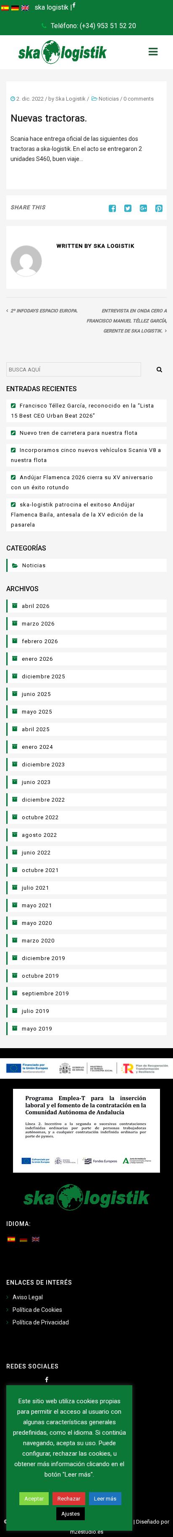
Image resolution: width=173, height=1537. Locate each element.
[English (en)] (25, 7)
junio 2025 (36, 694)
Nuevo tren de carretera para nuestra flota (79, 433)
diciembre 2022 (43, 800)
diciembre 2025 (43, 676)
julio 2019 (35, 1011)
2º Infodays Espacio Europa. (44, 311)
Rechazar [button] (69, 1498)
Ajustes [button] (70, 1514)
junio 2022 (36, 852)
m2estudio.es (86, 1532)
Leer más (105, 1498)
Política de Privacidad (41, 1322)
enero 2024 (37, 747)
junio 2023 (36, 782)
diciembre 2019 (43, 958)
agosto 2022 (39, 835)
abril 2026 (36, 606)
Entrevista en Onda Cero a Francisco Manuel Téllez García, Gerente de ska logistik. (126, 321)
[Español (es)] (5, 7)
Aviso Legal (28, 1297)
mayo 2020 (37, 923)
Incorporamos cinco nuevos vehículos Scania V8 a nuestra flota (86, 455)
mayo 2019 (37, 1029)
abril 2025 (36, 729)
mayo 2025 (37, 712)
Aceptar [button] (34, 1498)
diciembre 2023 (43, 764)
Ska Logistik (70, 99)
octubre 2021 (40, 870)
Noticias (109, 99)
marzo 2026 (38, 624)
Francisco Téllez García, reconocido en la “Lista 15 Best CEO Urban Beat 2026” (82, 410)
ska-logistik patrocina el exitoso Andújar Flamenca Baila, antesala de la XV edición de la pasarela (77, 514)
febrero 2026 (40, 641)
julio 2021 (35, 888)
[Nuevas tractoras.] (124, 208)
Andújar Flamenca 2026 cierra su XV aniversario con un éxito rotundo (82, 482)
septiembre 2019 (45, 993)
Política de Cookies (37, 1309)
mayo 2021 (37, 905)
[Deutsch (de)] (15, 7)
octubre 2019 (40, 976)
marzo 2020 (38, 940)
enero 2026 (37, 659)
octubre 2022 (40, 817)
